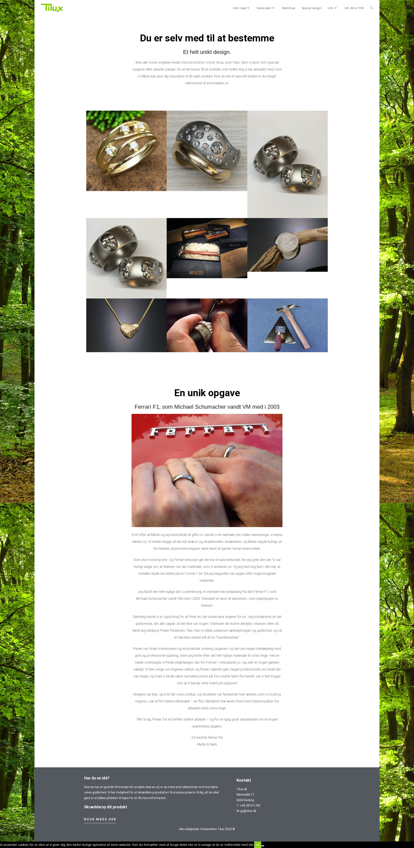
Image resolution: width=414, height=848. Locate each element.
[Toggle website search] (371, 8)
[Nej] (262, 845)
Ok (258, 845)
